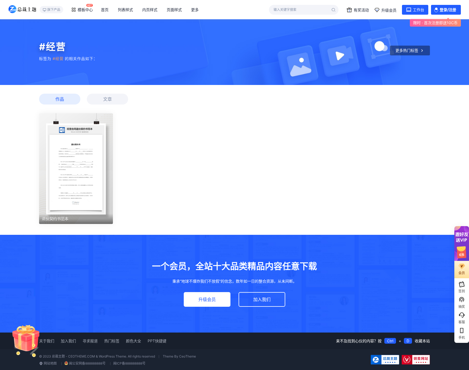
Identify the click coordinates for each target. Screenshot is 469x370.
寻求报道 (90, 341)
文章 (107, 99)
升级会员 (389, 10)
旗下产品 (53, 10)
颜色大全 (133, 341)
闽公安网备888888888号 (87, 363)
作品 (59, 99)
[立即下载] (76, 168)
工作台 (418, 9)
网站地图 (50, 363)
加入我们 (262, 299)
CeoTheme (187, 356)
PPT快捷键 (157, 341)
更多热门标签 (406, 50)
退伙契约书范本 (55, 218)
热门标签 (111, 341)
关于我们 (46, 341)
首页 (105, 9)
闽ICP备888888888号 (129, 363)
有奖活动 (361, 10)
